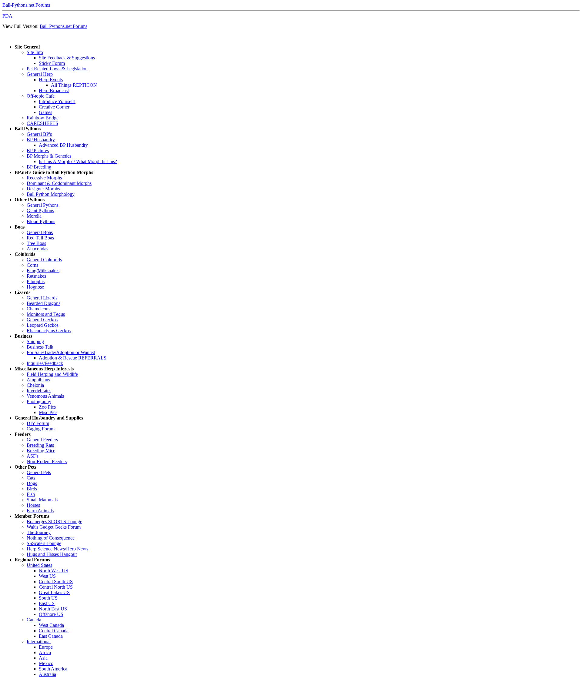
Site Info (35, 52)
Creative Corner (54, 106)
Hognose (35, 286)
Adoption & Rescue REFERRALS (72, 357)
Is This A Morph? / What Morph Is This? (78, 161)
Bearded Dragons (43, 303)
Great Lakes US (54, 592)
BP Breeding (39, 166)
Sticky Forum (52, 63)
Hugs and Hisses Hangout (52, 554)
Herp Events (51, 79)
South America (53, 668)
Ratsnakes (36, 276)
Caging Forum (41, 428)
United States (39, 565)
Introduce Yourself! (57, 101)
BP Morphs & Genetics (49, 156)
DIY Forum (38, 423)
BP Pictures (38, 150)
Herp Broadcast (54, 90)
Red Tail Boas (40, 237)
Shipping (35, 341)
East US (47, 603)
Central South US (56, 581)
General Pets (39, 472)
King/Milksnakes (43, 270)
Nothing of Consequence (51, 537)
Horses (33, 505)
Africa (45, 652)
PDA (7, 15)
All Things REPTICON (74, 85)
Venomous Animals (45, 396)
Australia (47, 674)
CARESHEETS (42, 123)
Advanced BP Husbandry (63, 145)
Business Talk (40, 346)
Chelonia (35, 385)
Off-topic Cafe (41, 96)
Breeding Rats (40, 445)
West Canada (51, 625)
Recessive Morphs (44, 177)
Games (45, 112)
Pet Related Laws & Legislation (57, 68)
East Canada (51, 636)
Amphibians (38, 379)
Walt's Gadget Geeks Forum (54, 527)
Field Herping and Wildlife (52, 374)
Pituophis (36, 281)
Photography (39, 401)
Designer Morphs (43, 188)
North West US (53, 570)
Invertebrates (39, 390)
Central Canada (54, 630)
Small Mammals (42, 499)
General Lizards (42, 297)
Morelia (34, 216)
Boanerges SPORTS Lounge (54, 521)
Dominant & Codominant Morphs (59, 183)
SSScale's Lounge (44, 543)
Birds (32, 488)
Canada (34, 619)
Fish (31, 494)
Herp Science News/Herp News (57, 548)
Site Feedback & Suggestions (67, 57)
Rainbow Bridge (43, 117)
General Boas (40, 232)
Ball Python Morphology (51, 194)
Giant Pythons (40, 210)
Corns (32, 265)
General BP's (39, 134)
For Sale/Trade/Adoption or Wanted (61, 352)
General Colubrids (44, 259)
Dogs (32, 483)
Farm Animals (40, 510)
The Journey (39, 532)
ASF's (32, 456)
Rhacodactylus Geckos (49, 330)
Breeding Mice (41, 450)
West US (47, 576)
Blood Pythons (41, 221)
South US (48, 597)
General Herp (40, 74)
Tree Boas (36, 243)
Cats (31, 477)
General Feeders (42, 439)
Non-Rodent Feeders (47, 461)
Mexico (46, 663)
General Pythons (43, 205)
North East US (53, 608)
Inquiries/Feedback (45, 363)
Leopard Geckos (43, 325)
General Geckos (42, 319)
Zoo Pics (47, 407)
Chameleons (38, 308)
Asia (43, 657)
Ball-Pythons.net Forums (26, 5)
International (39, 641)
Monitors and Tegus (46, 314)
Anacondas (37, 248)
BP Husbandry (41, 139)
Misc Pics (48, 412)
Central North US (56, 587)
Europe (46, 647)
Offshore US (51, 614)
